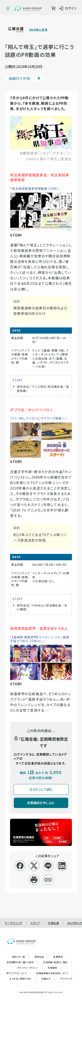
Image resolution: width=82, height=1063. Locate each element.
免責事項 (60, 956)
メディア (35, 923)
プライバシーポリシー (30, 967)
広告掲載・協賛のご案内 (57, 962)
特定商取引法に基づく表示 (22, 962)
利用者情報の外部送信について (54, 973)
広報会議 (53, 923)
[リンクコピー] (48, 880)
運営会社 (41, 956)
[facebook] (20, 866)
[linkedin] (62, 866)
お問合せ (48, 978)
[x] (34, 866)
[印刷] (34, 880)
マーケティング (13, 923)
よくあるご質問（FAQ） (23, 978)
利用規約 (54, 967)
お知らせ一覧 (20, 956)
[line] (48, 866)
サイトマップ (66, 978)
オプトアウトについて (18, 973)
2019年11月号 (38, 29)
